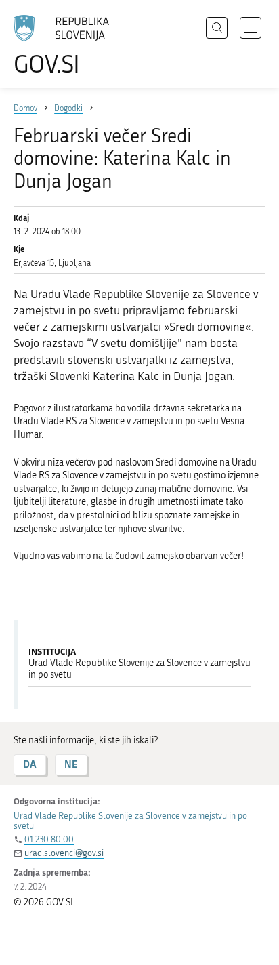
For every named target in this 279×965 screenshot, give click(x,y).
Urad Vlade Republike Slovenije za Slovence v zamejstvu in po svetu (130, 820)
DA (30, 764)
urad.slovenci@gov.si (64, 853)
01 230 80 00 (49, 839)
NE (71, 764)
